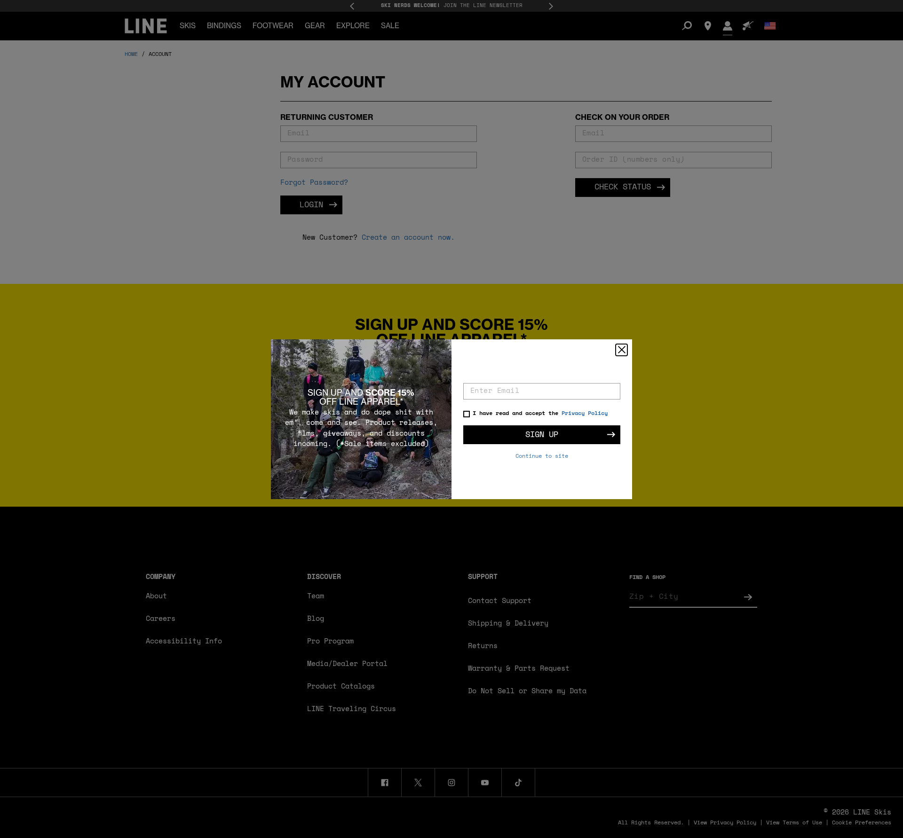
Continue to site (541, 456)
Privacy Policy (585, 413)
